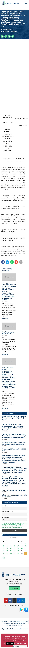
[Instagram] (14, 600)
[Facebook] (10, 600)
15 (22, 548)
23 (25, 551)
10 (3, 548)
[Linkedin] (23, 600)
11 (7, 548)
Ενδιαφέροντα (5, 517)
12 (11, 548)
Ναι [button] (8, 643)
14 (18, 548)
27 (14, 553)
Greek (17, 646)
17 (3, 551)
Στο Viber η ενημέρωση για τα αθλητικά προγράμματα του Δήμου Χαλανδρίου (14, 443)
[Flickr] (19, 600)
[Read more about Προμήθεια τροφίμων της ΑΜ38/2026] (9, 326)
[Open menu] (25, 3)
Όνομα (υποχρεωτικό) (7, 506)
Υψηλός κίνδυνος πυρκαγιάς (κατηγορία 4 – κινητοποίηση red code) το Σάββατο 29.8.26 (14, 417)
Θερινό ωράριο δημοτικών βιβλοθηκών (14, 490)
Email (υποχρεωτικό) (7, 511)
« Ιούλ (3, 558)
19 (11, 551)
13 (14, 548)
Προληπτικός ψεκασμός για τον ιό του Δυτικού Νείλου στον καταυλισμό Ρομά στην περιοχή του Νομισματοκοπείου (14, 436)
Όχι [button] (12, 643)
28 (18, 553)
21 (18, 551)
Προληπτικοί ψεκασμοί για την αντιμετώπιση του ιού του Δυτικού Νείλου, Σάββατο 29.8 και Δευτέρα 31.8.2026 (13, 427)
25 (7, 553)
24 (3, 553)
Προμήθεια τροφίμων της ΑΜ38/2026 (8, 333)
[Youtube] (6, 600)
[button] (3, 262)
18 (7, 551)
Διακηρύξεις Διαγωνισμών (10, 31)
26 (11, 553)
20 (14, 551)
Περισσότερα (5, 318)
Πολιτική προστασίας (20, 643)
